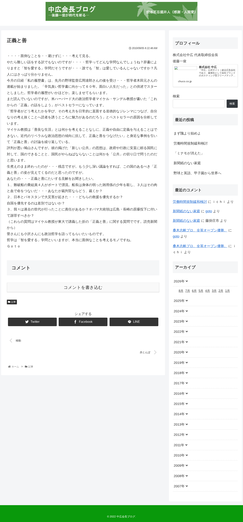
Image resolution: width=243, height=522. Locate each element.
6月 (194, 290)
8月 (181, 290)
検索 (176, 96)
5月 (201, 290)
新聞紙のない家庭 (187, 163)
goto (208, 211)
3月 (214, 290)
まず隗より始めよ (187, 133)
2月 (221, 290)
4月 (207, 290)
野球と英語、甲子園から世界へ (197, 173)
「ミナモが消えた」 (189, 153)
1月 (227, 290)
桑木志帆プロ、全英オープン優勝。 (200, 230)
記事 (13, 302)
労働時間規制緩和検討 (191, 143)
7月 (187, 290)
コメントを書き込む (83, 287)
